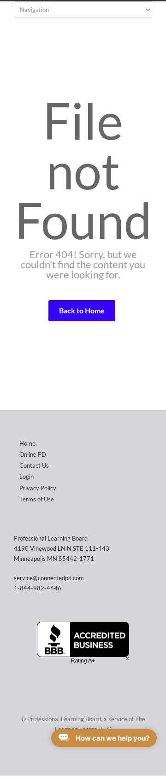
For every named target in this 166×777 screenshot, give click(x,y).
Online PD (32, 454)
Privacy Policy (37, 488)
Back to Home (82, 310)
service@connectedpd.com (49, 578)
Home (27, 443)
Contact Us (34, 465)
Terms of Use (36, 499)
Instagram (99, 757)
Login (26, 476)
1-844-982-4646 (37, 588)
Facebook (80, 757)
